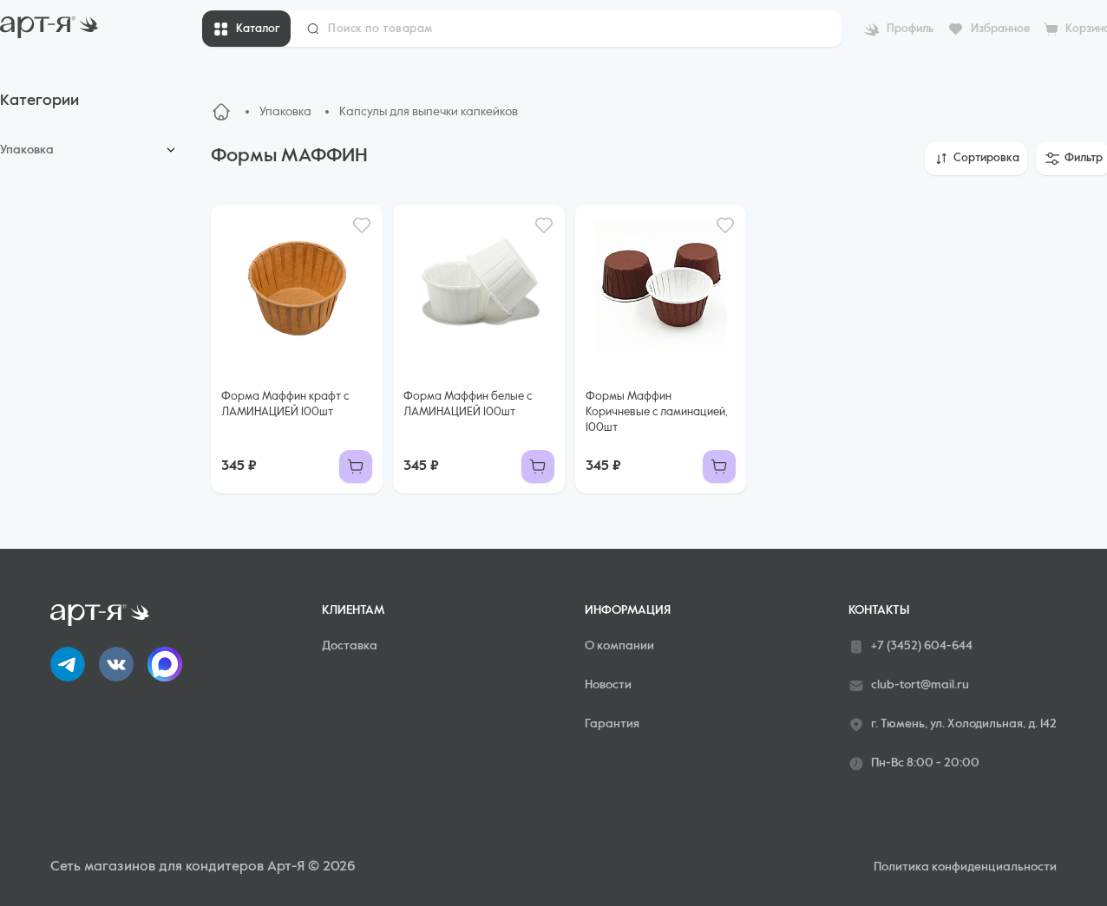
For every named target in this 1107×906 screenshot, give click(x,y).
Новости (608, 685)
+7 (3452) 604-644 (922, 646)
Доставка (349, 646)
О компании (619, 646)
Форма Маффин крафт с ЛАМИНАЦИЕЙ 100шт (285, 404)
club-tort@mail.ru (920, 685)
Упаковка (27, 150)
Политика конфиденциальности (965, 867)
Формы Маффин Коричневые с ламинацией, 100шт (657, 412)
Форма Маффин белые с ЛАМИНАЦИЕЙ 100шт (467, 404)
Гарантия (612, 724)
